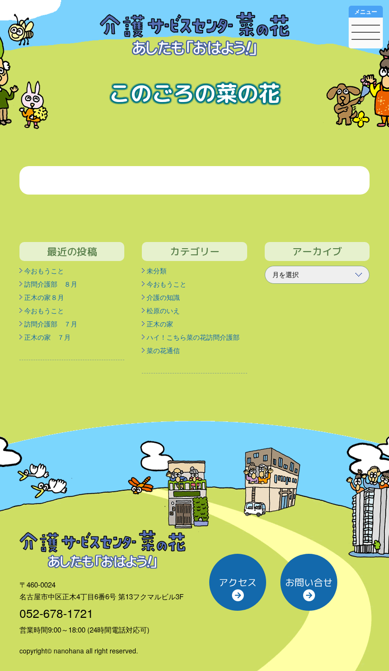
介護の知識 (163, 297)
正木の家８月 (44, 297)
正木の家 (160, 323)
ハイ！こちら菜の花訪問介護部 (193, 337)
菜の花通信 (163, 350)
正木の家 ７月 (47, 337)
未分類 (157, 270)
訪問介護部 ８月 (50, 284)
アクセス (238, 582)
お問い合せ (309, 582)
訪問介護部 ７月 (50, 323)
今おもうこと (44, 270)
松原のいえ (163, 310)
